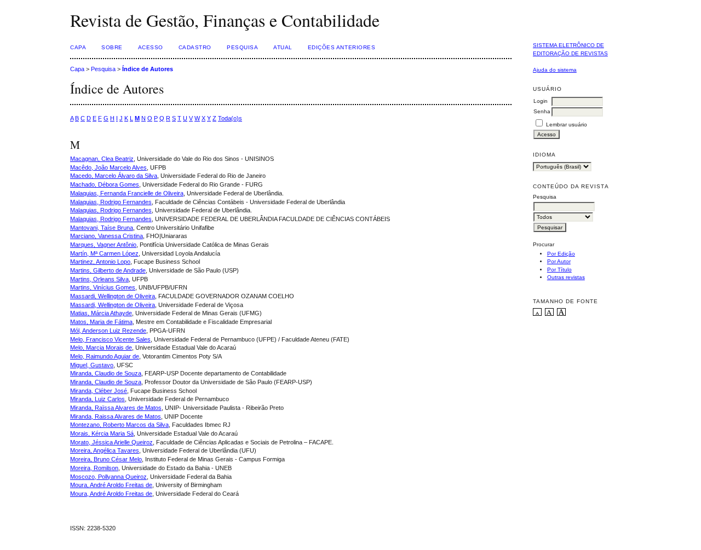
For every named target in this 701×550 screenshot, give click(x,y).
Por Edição (561, 254)
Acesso (150, 47)
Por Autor (559, 261)
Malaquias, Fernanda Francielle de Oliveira (126, 193)
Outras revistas (566, 277)
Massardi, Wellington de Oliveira (112, 296)
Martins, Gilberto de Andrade (108, 270)
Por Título (559, 270)
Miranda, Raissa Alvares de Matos (115, 416)
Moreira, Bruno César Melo (106, 459)
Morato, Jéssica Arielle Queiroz (111, 442)
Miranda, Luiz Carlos (97, 399)
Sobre (112, 47)
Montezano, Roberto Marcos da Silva (119, 424)
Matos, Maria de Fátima (101, 322)
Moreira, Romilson (94, 468)
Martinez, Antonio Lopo (100, 261)
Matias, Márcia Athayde (101, 313)
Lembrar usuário (566, 124)
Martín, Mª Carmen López (104, 253)
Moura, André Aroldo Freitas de (111, 485)
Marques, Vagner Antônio (103, 244)
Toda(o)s (230, 118)
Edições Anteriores (341, 47)
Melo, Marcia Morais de (101, 347)
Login (540, 101)
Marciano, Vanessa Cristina (106, 236)
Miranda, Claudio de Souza (105, 373)
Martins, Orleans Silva (99, 279)
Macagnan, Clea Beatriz (102, 158)
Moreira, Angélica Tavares (104, 450)
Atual (282, 47)
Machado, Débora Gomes (104, 184)
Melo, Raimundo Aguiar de (104, 356)
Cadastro (195, 47)
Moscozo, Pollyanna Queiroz (108, 476)
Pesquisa (242, 47)
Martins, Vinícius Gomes (102, 287)
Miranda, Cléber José (98, 390)
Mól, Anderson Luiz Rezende (108, 330)
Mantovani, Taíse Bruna (101, 227)
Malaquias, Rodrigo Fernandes (111, 202)
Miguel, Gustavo (91, 365)
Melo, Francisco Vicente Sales (110, 339)
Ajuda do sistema (555, 70)
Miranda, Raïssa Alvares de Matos (116, 407)
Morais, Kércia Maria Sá (102, 433)
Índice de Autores (147, 69)
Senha (541, 111)
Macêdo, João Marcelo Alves (108, 167)
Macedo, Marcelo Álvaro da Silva (113, 175)
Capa (78, 47)
